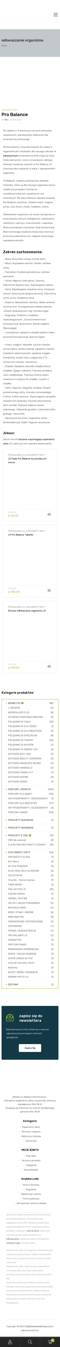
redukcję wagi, (13, 1243)
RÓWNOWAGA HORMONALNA (23, 949)
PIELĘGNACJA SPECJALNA (22, 735)
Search (30, 1342)
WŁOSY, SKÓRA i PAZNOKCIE (23, 972)
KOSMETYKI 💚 (16, 703)
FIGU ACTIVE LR (17, 889)
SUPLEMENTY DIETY (10, 110)
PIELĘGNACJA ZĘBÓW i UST (23, 749)
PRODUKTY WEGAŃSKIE (21, 827)
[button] (30, 1048)
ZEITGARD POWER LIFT (20, 772)
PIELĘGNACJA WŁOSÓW (21, 744)
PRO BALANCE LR (16, 455)
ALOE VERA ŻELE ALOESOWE (23, 870)
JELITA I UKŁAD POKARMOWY (24, 903)
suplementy (22, 1100)
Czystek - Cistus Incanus (21, 880)
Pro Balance (15, 114)
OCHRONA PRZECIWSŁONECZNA (25, 717)
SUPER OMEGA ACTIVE (20, 958)
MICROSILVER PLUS (18, 712)
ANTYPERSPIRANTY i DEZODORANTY (28, 798)
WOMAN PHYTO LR (18, 976)
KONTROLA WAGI (17, 907)
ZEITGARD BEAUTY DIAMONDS (25, 758)
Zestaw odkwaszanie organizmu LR (27, 610)
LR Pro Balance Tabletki (20, 534)
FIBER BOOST (15, 884)
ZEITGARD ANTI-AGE (19, 754)
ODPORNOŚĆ (15, 926)
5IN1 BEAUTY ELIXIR (19, 857)
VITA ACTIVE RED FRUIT (21, 963)
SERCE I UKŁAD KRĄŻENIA (22, 953)
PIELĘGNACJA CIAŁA (19, 721)
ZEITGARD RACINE (18, 777)
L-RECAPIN (14, 707)
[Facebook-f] (23, 1312)
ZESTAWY (13, 984)
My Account (10, 1342)
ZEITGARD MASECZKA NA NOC (24, 763)
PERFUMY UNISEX (18, 812)
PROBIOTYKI (14, 940)
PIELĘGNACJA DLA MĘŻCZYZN (24, 731)
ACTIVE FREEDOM (18, 866)
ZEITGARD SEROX (17, 781)
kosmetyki (40, 1100)
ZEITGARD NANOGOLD (20, 767)
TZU (6, 120)
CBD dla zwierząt (17, 840)
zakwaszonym (10, 155)
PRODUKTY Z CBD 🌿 (19, 835)
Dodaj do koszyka (49, 514)
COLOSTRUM (15, 875)
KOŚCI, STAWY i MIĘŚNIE (21, 912)
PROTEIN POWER (17, 944)
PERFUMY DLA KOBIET (20, 794)
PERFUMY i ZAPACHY (19, 789)
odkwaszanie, (13, 1239)
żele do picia (33, 1231)
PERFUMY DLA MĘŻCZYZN (22, 803)
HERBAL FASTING (17, 898)
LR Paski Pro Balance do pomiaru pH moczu (27, 460)
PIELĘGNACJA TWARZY (20, 740)
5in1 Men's (13, 861)
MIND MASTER (16, 917)
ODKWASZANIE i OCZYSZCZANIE (25, 921)
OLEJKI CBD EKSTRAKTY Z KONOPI (27, 844)
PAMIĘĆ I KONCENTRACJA (22, 930)
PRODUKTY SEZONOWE (20, 820)
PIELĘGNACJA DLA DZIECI (22, 726)
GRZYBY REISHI (16, 893)
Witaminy (13, 967)
